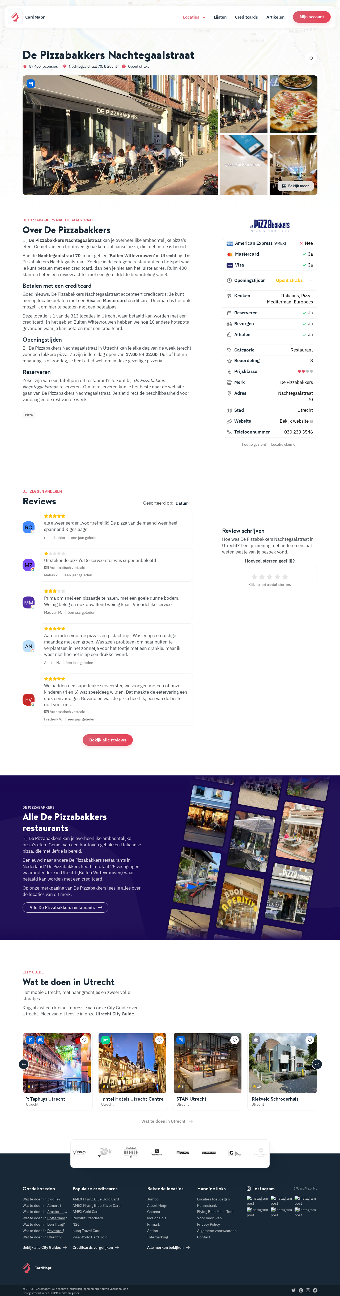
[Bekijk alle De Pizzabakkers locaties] (269, 226)
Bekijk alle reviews (107, 740)
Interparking (157, 1237)
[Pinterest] (301, 1290)
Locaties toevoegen (213, 1199)
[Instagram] (308, 1290)
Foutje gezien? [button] (254, 444)
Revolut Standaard (88, 1218)
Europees (303, 302)
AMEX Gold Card (86, 1211)
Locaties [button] (191, 17)
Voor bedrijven (209, 1218)
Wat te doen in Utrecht (163, 1121)
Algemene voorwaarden (217, 1230)
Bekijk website (295, 421)
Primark (153, 1224)
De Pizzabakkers (296, 382)
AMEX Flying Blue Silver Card (97, 1205)
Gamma (153, 1211)
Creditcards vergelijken (93, 1247)
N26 (76, 1224)
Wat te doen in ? (42, 1199)
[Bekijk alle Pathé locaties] (83, 1152)
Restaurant (302, 350)
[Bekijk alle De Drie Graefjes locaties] (213, 1152)
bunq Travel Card (86, 1230)
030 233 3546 (298, 432)
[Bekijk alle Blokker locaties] (265, 1152)
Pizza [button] (29, 415)
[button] (312, 17)
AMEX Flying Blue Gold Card (96, 1199)
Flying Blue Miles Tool (215, 1211)
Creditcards (246, 17)
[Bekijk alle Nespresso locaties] (135, 1152)
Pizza (306, 296)
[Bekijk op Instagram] (258, 1201)
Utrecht (110, 66)
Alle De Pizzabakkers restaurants (62, 907)
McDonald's (156, 1218)
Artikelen (275, 17)
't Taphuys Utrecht (45, 1099)
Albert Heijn (157, 1205)
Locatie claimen (284, 444)
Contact (203, 1237)
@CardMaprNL (305, 1188)
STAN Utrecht (191, 1099)
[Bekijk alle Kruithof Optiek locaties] (239, 1152)
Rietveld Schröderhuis (275, 1099)
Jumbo (153, 1199)
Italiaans (290, 296)
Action (152, 1230)
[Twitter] (293, 1290)
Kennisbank (207, 1205)
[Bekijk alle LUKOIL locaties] (161, 1152)
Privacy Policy (208, 1224)
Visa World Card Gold (90, 1237)
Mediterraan (279, 302)
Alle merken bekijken (165, 1247)
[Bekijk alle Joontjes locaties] (187, 1152)
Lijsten (220, 17)
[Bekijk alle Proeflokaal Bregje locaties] (109, 1152)
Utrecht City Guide (115, 1014)
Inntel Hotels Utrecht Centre (132, 1099)
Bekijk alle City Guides (42, 1247)
